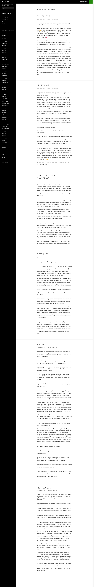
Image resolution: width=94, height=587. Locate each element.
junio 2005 (4, 133)
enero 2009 (4, 57)
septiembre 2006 (5, 107)
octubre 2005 (4, 126)
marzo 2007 (4, 96)
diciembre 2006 (5, 101)
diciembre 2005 (5, 122)
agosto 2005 (4, 130)
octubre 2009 (4, 45)
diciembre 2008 (5, 59)
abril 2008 (4, 73)
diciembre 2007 (5, 80)
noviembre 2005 (5, 124)
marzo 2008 (4, 75)
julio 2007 (4, 89)
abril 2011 (4, 38)
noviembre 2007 (5, 82)
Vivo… (3, 23)
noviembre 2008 (5, 61)
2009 (3, 21)
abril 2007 (4, 94)
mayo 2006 (4, 114)
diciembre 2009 (5, 43)
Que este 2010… (5, 19)
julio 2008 (4, 68)
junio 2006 (4, 112)
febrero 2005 (4, 140)
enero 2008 (4, 78)
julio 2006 (4, 110)
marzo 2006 (4, 117)
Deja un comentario (53, 19)
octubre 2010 (4, 39)
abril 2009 (4, 54)
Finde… (41, 344)
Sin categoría (4, 149)
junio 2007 (4, 91)
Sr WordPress (4, 30)
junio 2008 (4, 69)
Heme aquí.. (44, 487)
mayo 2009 (4, 52)
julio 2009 (4, 48)
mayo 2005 (4, 135)
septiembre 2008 (5, 64)
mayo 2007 (4, 92)
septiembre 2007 (5, 85)
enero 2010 (4, 41)
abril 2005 (4, 137)
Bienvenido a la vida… (6, 17)
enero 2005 (4, 142)
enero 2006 (4, 121)
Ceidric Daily (6, 2)
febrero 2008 (4, 77)
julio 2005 (4, 131)
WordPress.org (5, 162)
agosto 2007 (4, 87)
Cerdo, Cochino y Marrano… (48, 177)
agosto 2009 (4, 47)
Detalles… (43, 254)
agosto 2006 (4, 108)
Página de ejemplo (84, 1)
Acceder (3, 157)
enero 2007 (4, 99)
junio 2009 (4, 50)
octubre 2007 (4, 84)
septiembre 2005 (5, 128)
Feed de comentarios (6, 160)
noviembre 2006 (5, 103)
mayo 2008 (4, 71)
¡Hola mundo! (5, 16)
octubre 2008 (4, 62)
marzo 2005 (4, 138)
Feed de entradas (5, 159)
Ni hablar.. (43, 85)
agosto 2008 (4, 66)
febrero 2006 (4, 119)
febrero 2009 (4, 55)
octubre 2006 (4, 105)
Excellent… (44, 16)
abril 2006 (4, 115)
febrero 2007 (4, 98)
